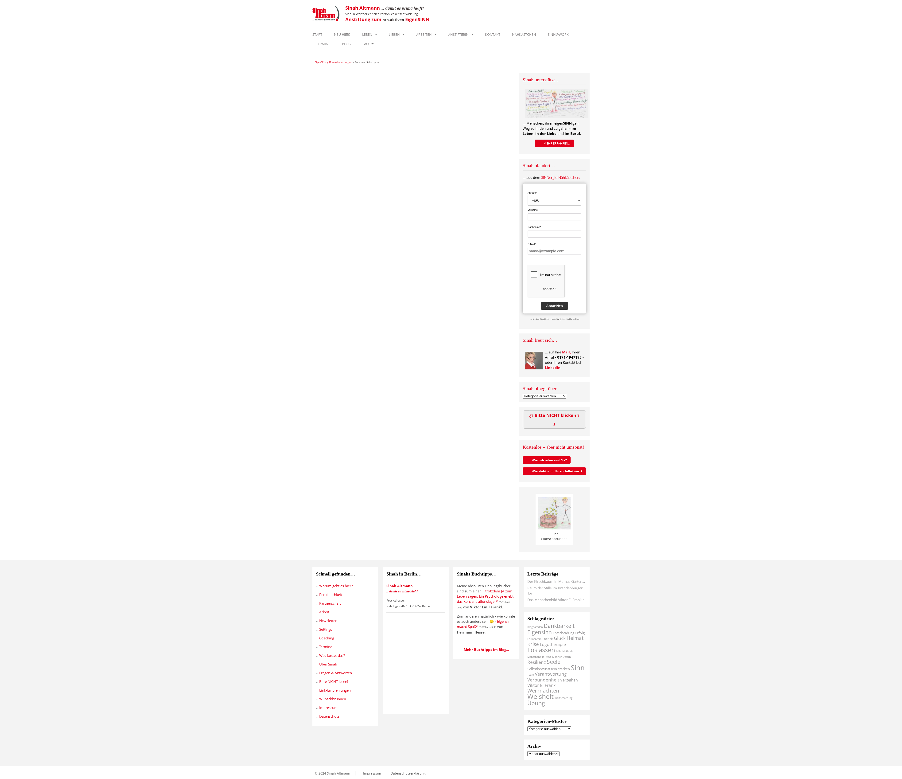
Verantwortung (551, 674)
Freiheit (547, 639)
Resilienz (536, 662)
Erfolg (580, 632)
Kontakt (492, 34)
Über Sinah (328, 664)
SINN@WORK (558, 34)
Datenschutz (329, 716)
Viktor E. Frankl (542, 685)
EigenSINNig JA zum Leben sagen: (333, 62)
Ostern (567, 656)
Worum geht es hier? (336, 585)
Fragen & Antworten (335, 672)
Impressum (328, 707)
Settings (325, 629)
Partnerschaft (330, 603)
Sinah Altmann (338, 773)
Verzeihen (569, 680)
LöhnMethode (564, 651)
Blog (346, 44)
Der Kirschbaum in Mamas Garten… (556, 581)
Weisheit (540, 696)
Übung (536, 703)
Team (530, 674)
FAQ (365, 44)
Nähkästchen (523, 34)
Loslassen (541, 650)
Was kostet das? (332, 655)
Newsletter (328, 620)
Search (585, 53)
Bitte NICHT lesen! (333, 681)
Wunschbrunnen (332, 699)
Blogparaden (535, 627)
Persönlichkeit (330, 594)
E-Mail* (532, 244)
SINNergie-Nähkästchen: (560, 177)
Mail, (566, 352)
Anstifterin (458, 34)
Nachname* (534, 227)
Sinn (578, 667)
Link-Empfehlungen (335, 690)
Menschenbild (535, 656)
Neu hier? (341, 34)
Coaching (326, 638)
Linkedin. (553, 367)
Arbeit (324, 612)
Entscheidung (563, 632)
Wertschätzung (563, 698)
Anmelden (554, 306)
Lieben (394, 34)
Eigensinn (539, 632)
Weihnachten (543, 690)
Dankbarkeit (559, 626)
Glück (560, 638)
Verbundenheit (543, 680)
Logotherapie (553, 644)
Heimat (575, 637)
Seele (553, 661)
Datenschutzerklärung (408, 773)
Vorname (533, 209)
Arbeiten (423, 34)
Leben (366, 34)
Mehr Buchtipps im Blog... (486, 649)
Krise (533, 644)
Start (317, 34)
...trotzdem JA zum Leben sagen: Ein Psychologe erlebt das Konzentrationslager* (485, 596)
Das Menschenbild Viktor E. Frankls (555, 599)
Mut (548, 656)
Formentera (534, 639)
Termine (322, 44)
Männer (557, 656)
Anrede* (532, 192)
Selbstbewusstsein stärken (548, 668)
